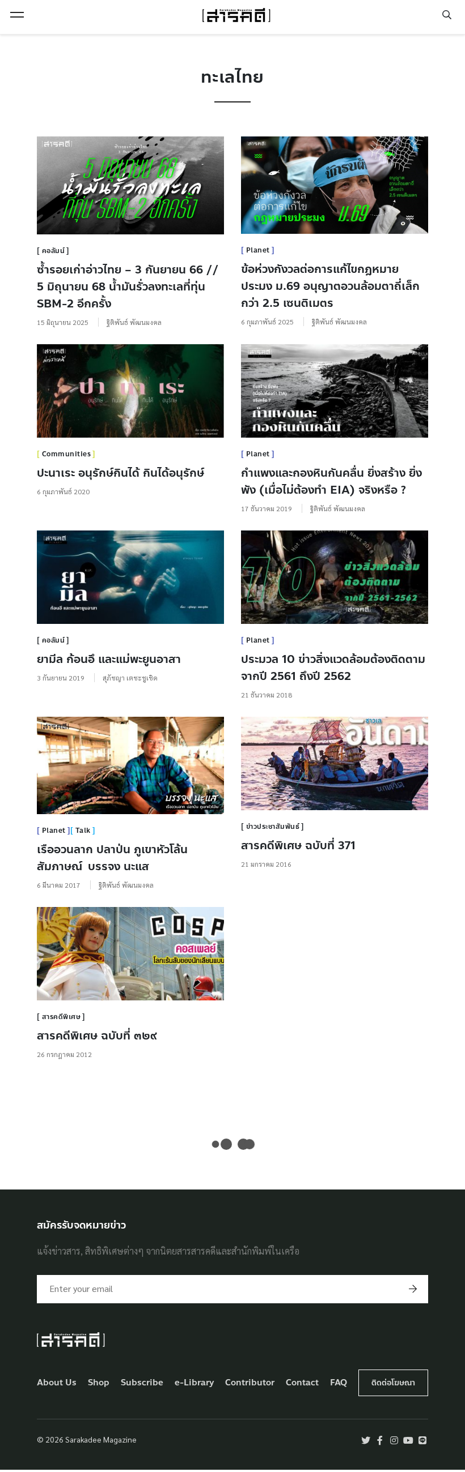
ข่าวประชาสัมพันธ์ (273, 826)
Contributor (249, 1382)
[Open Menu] (17, 14)
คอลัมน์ (53, 251)
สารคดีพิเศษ (61, 1017)
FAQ (338, 1382)
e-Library (194, 1382)
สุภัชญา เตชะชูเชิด (130, 677)
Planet (258, 250)
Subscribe (142, 1382)
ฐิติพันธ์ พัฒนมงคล (134, 322)
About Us (57, 1382)
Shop (98, 1382)
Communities (66, 454)
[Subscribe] (413, 1289)
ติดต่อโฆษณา (393, 1383)
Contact (302, 1382)
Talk (83, 830)
